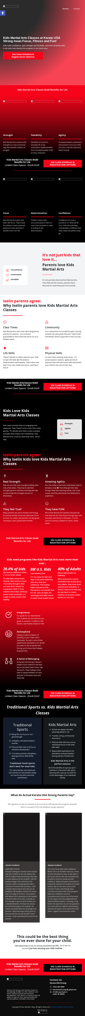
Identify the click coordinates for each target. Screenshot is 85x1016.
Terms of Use (68, 1007)
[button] (2, 13)
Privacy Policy (56, 1007)
